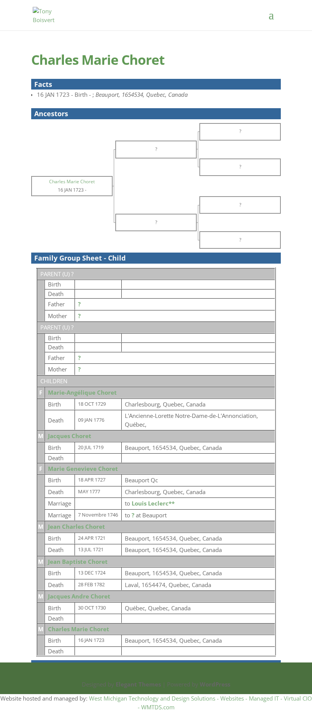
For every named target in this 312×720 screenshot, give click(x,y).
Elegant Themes (138, 684)
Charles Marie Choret (78, 629)
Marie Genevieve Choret (83, 468)
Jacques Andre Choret (79, 596)
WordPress (215, 684)
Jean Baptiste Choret (78, 561)
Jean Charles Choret (76, 526)
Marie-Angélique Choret (82, 392)
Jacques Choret (69, 436)
